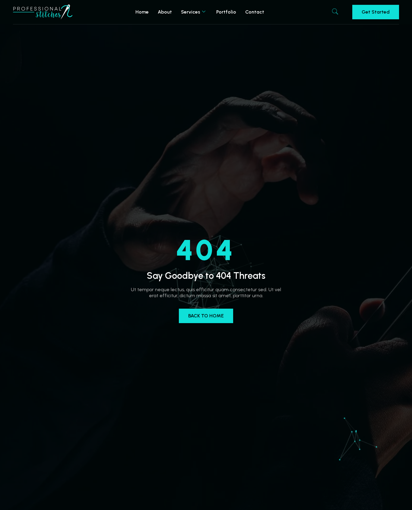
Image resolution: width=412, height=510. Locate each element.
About (165, 12)
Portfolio (226, 12)
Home (142, 12)
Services (190, 12)
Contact (254, 12)
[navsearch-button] (335, 12)
